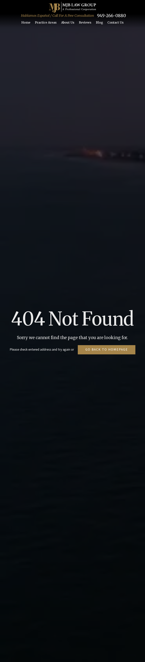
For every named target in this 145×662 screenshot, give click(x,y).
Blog (99, 22)
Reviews (85, 22)
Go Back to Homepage (106, 349)
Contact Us (115, 22)
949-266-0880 (111, 15)
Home (25, 22)
